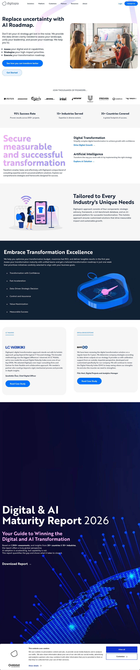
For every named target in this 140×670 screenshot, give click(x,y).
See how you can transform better (22, 63)
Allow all (121, 649)
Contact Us (131, 3)
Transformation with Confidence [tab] (24, 273)
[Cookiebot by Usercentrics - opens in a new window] (14, 665)
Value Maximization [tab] (18, 304)
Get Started (12, 72)
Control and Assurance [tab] (20, 296)
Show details (34, 666)
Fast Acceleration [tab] (17, 280)
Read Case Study (17, 383)
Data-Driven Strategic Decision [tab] (23, 288)
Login (120, 3)
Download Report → (17, 563)
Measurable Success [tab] (18, 311)
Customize (120, 656)
